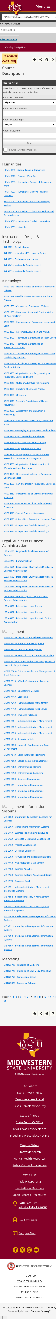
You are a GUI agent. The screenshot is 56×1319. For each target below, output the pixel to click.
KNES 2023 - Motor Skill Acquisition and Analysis (27, 331)
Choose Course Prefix (13, 97)
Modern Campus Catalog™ (36, 1311)
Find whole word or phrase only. (22, 150)
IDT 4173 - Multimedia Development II (22, 271)
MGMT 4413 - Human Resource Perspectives (25, 708)
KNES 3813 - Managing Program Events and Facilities (30, 430)
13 (49, 996)
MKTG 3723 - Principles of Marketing (21, 964)
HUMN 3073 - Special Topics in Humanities (24, 170)
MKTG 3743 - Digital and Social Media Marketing (27, 970)
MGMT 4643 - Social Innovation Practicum (24, 754)
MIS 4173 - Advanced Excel (17, 881)
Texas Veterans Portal (29, 1099)
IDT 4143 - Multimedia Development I (22, 265)
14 (54, 996)
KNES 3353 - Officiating (15, 395)
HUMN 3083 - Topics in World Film (20, 176)
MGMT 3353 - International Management (24, 643)
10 (35, 996)
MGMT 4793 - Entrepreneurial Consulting (23, 772)
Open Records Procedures (29, 1195)
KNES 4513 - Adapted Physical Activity (22, 448)
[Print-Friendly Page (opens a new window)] (46, 59)
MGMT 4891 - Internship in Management (23, 785)
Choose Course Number (15, 108)
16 (5, 1000)
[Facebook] (15, 1249)
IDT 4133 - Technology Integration (21, 259)
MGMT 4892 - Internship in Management (23, 790)
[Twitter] (22, 1249)
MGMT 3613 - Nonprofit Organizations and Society (29, 655)
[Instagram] (29, 1249)
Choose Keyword (11, 130)
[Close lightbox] (6, 1317)
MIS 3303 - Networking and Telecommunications (27, 856)
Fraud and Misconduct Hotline (29, 1135)
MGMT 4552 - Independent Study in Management (28, 727)
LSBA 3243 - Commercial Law (18, 560)
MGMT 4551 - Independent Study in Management (28, 720)
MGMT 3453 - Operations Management (23, 649)
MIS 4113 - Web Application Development (24, 862)
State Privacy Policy (29, 1092)
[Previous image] (1, 1317)
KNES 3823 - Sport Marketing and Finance (24, 436)
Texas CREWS (29, 1175)
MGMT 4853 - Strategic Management (22, 779)
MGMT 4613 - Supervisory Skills (19, 739)
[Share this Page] (40, 59)
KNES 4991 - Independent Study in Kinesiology (26, 525)
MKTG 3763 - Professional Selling (20, 976)
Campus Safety (29, 1145)
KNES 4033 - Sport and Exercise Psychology (25, 442)
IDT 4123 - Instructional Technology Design (25, 253)
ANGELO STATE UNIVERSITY (30, 1297)
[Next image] (3, 1317)
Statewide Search (30, 1152)
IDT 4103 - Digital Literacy (16, 247)
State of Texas (29, 1115)
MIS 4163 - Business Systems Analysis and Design (28, 874)
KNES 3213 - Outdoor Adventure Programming (26, 382)
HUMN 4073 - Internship (15, 227)
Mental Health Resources (30, 1158)
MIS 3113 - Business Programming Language (26, 832)
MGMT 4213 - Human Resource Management (26, 702)
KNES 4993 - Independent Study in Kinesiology (26, 531)
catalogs (10, 1307)
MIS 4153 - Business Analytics (18, 868)
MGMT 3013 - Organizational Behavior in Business (28, 637)
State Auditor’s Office (29, 1122)
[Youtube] (36, 1249)
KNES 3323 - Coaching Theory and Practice (25, 388)
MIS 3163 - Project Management (20, 844)
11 (40, 996)
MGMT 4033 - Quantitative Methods (21, 690)
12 (45, 996)
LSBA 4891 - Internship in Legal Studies (23, 606)
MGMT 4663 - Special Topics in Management (25, 760)
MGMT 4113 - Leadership (16, 696)
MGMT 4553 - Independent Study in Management (28, 733)
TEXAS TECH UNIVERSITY (29, 1281)
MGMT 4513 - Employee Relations (20, 714)
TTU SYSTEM (29, 1275)
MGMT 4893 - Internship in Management (23, 797)
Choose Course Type (13, 119)
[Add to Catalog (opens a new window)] (34, 59)
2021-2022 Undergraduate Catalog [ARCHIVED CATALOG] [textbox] (29, 17)
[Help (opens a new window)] (53, 59)
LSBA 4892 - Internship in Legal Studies (23, 612)
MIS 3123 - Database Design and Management (27, 838)
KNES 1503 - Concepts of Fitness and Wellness (26, 306)
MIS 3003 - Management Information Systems (26, 826)
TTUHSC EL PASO (29, 1292)
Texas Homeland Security (29, 1106)
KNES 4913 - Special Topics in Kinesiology (24, 513)
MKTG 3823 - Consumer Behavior (20, 983)
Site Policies (29, 1086)
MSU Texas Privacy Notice (29, 1129)
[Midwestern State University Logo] (29, 1051)
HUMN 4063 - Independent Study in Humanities (27, 221)
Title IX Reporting (29, 1181)
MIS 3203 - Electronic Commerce (20, 850)
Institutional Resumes (30, 1188)
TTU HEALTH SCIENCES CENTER (30, 1286)
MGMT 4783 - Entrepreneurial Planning (22, 766)
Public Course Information (30, 1165)
